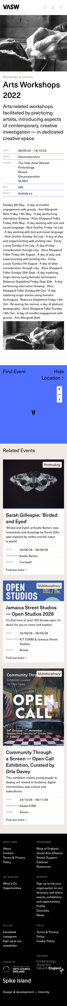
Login (53, 7)
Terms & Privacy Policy (14, 859)
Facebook (9, 932)
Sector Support (46, 857)
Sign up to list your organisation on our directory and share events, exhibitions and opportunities (49, 892)
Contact (8, 853)
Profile (40, 906)
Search (61, 7)
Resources (43, 866)
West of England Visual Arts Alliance (49, 850)
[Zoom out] (59, 394)
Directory (42, 910)
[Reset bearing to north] (59, 400)
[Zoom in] (59, 389)
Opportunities (12, 888)
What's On (10, 883)
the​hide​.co (25, 193)
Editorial (42, 862)
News (40, 915)
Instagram (10, 936)
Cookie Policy (45, 941)
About (7, 848)
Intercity (43, 991)
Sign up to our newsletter (12, 943)
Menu (45, 7)
